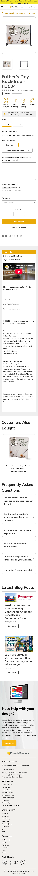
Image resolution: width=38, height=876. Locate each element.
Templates (5, 845)
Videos (4, 850)
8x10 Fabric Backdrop (11, 309)
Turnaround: (7, 198)
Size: (4, 119)
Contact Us (9, 743)
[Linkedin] (17, 235)
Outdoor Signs (6, 803)
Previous (3, 452)
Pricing (4, 842)
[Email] (6, 235)
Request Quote (7, 824)
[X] (13, 235)
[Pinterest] (21, 235)
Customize (5, 800)
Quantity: (19, 209)
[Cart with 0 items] (34, 7)
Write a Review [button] (28, 90)
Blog (3, 831)
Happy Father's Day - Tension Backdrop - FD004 (19, 467)
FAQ (3, 829)
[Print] (10, 235)
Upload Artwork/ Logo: (11, 184)
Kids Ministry (6, 787)
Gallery (4, 853)
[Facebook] (3, 235)
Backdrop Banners (8, 795)
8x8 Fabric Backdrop (11, 304)
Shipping (4, 847)
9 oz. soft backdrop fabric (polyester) (19, 135)
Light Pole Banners (8, 792)
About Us (5, 813)
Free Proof (5, 821)
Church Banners (7, 785)
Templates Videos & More (10, 805)
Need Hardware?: (9, 140)
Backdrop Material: (10, 131)
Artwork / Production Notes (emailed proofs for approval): (17, 158)
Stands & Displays (8, 797)
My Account (6, 840)
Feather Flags (6, 790)
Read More (12, 626)
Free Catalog (6, 819)
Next (35, 452)
